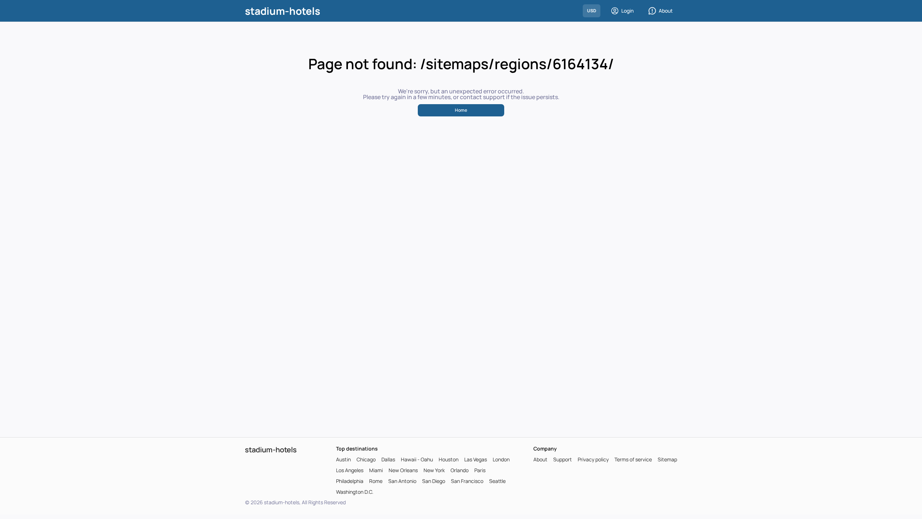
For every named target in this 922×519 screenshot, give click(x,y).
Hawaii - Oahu (417, 459)
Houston (448, 459)
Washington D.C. (354, 491)
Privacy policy (593, 459)
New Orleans (403, 470)
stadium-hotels (282, 11)
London (501, 459)
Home (461, 110)
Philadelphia (349, 481)
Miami (376, 470)
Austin (343, 459)
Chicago (366, 459)
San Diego (433, 481)
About (666, 10)
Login (627, 10)
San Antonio (402, 481)
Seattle (497, 481)
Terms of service (633, 459)
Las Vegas (475, 459)
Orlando (460, 470)
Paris (479, 470)
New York (434, 470)
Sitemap (667, 459)
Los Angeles (349, 470)
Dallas (388, 459)
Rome (375, 481)
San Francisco (467, 481)
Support (562, 459)
